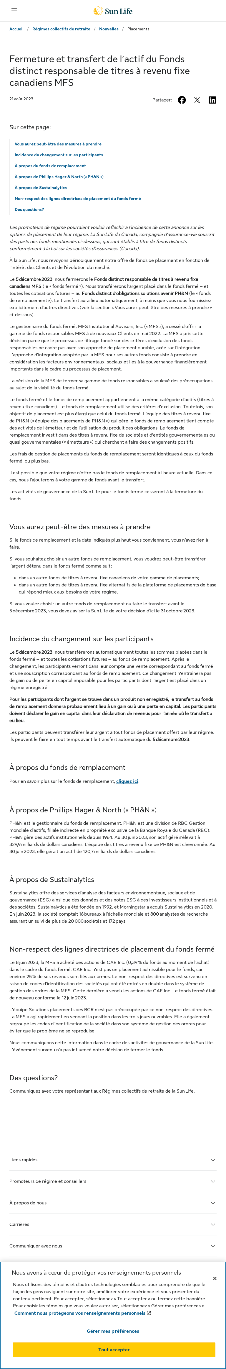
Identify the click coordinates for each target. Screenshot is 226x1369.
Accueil (16, 29)
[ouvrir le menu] (14, 10)
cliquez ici (127, 781)
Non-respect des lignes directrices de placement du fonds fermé (78, 198)
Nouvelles (109, 29)
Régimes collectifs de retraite (61, 29)
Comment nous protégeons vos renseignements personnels (79, 1313)
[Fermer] (214, 1278)
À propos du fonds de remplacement (50, 165)
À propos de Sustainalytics (41, 187)
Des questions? (29, 209)
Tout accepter (114, 1349)
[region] (113, 1315)
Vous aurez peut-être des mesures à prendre (58, 144)
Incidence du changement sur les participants (59, 155)
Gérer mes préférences (113, 1331)
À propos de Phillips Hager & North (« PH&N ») (59, 176)
